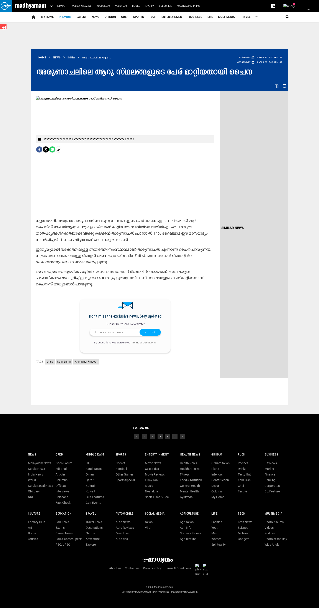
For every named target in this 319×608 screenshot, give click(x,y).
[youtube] (167, 436)
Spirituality (218, 544)
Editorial (61, 468)
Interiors (217, 474)
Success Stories (190, 533)
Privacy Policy (152, 568)
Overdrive (122, 533)
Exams (60, 527)
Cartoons (62, 497)
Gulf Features (95, 497)
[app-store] (206, 569)
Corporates (272, 485)
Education (64, 513)
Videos (269, 527)
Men (214, 533)
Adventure (93, 539)
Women (216, 539)
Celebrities (152, 468)
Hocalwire (190, 591)
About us (115, 568)
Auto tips (122, 539)
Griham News (220, 463)
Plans (215, 468)
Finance (270, 474)
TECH (152, 16)
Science (243, 527)
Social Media (155, 513)
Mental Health (189, 491)
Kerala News (36, 468)
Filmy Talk (151, 480)
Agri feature (188, 539)
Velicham (121, 6)
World (32, 480)
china (50, 361)
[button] (6, 6)
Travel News (94, 522)
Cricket (120, 463)
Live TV (149, 6)
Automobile (125, 513)
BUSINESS (271, 454)
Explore (91, 544)
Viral (148, 527)
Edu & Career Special (69, 539)
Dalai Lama (64, 361)
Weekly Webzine (81, 6)
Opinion (110, 16)
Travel (245, 16)
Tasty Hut (244, 474)
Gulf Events (93, 502)
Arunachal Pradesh (86, 361)
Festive (242, 491)
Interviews (62, 491)
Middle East (95, 454)
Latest (82, 16)
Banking (270, 480)
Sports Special (125, 480)
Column (216, 491)
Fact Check (63, 502)
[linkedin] (160, 436)
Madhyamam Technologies (152, 591)
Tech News (245, 522)
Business (195, 16)
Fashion (216, 522)
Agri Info (185, 527)
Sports (138, 16)
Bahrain (91, 485)
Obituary (34, 491)
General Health (190, 485)
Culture (34, 513)
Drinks (242, 468)
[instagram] (152, 436)
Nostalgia (151, 491)
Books (136, 6)
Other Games (124, 474)
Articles (61, 474)
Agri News (187, 522)
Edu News (62, 522)
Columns (61, 480)
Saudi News (94, 468)
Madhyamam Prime (188, 6)
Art (30, 527)
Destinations (94, 527)
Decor (215, 485)
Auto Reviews (125, 527)
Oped (59, 454)
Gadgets (243, 539)
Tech (241, 513)
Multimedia (226, 16)
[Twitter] (46, 149)
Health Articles (189, 468)
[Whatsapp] (52, 149)
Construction (220, 480)
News (95, 16)
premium (65, 16)
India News (35, 474)
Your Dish (244, 480)
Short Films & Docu (157, 497)
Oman (90, 474)
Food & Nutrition (191, 480)
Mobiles (243, 533)
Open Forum (64, 463)
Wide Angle (272, 544)
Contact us (132, 568)
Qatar (90, 480)
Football (121, 468)
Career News (64, 533)
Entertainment (172, 16)
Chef (241, 485)
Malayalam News (39, 463)
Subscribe (165, 6)
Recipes (243, 463)
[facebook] (39, 149)
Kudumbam (103, 6)
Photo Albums (274, 522)
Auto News (123, 522)
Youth (215, 527)
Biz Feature (272, 491)
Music (149, 485)
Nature (90, 533)
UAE (88, 463)
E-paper (61, 6)
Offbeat (61, 485)
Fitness (185, 474)
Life (210, 16)
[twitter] (144, 436)
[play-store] (198, 569)
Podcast (270, 533)
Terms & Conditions (144, 342)
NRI (30, 497)
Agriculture (189, 513)
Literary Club (36, 522)
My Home (47, 16)
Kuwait (90, 491)
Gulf (124, 16)
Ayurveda (186, 497)
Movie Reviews (155, 474)
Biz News (271, 463)
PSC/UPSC (63, 544)
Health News (190, 454)
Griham (216, 454)
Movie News (153, 463)
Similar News (232, 228)
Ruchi (242, 454)
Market (269, 468)
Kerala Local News (40, 485)
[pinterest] (182, 436)
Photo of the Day (276, 539)
